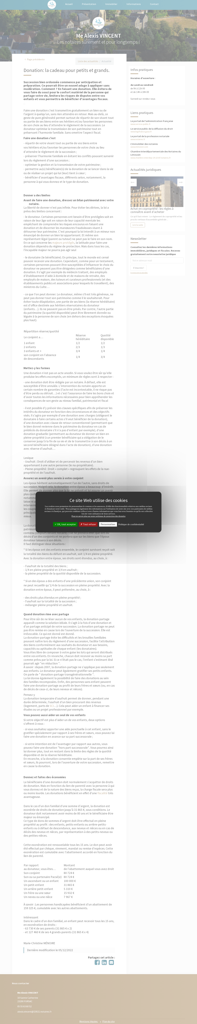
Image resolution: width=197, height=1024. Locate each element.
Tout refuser (89, 524)
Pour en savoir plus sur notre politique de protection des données (98, 516)
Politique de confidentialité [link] (131, 524)
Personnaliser (108, 524)
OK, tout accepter (66, 524)
